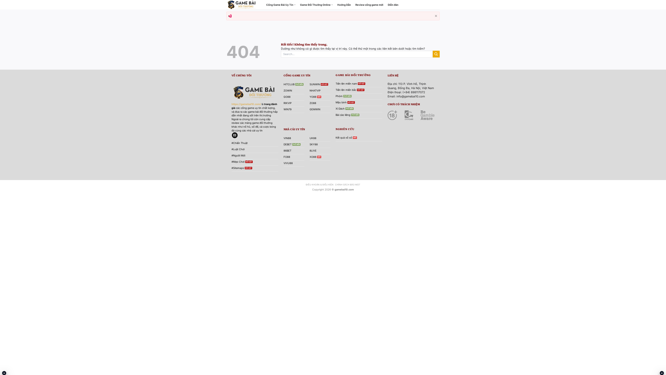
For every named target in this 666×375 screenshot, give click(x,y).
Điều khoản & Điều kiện (319, 184)
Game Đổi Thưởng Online (315, 4)
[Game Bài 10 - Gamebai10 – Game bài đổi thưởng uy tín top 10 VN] (243, 5)
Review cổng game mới (369, 4)
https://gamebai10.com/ (246, 104)
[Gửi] (436, 54)
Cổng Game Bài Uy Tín (279, 4)
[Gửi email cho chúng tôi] (235, 135)
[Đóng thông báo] (436, 16)
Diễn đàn (393, 4)
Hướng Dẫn (344, 4)
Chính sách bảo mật (347, 184)
